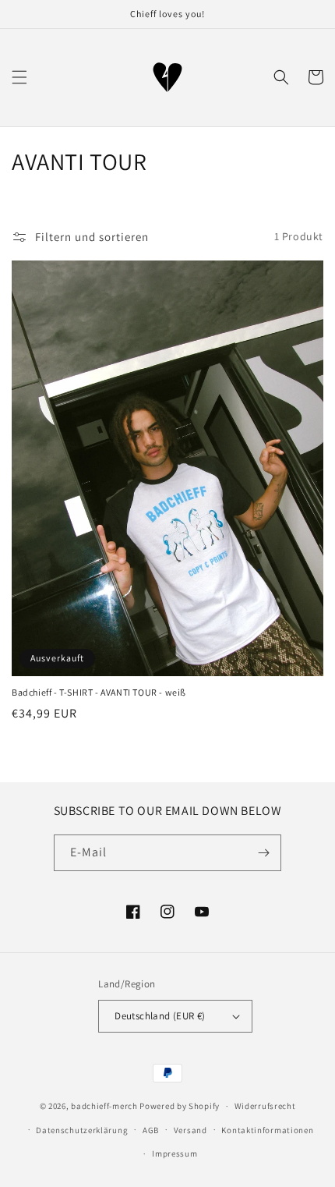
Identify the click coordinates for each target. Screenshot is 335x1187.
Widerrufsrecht (265, 1105)
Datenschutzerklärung (82, 1130)
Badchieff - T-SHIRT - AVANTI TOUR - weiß (99, 692)
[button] (19, 77)
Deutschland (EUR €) (160, 1015)
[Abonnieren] (263, 852)
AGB (151, 1130)
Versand (190, 1130)
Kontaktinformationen (267, 1130)
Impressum (174, 1153)
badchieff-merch (104, 1105)
